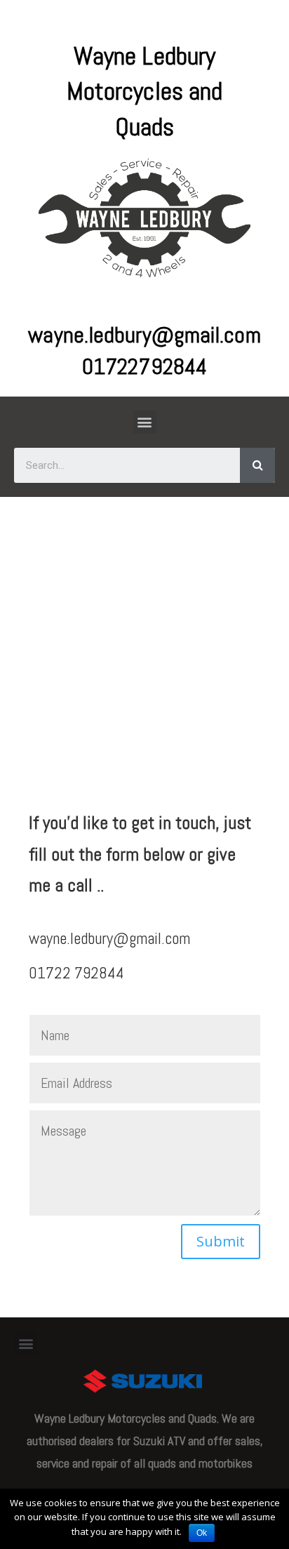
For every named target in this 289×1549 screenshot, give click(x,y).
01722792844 (144, 366)
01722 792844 (76, 972)
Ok (201, 1533)
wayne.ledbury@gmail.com (144, 335)
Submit (220, 1241)
